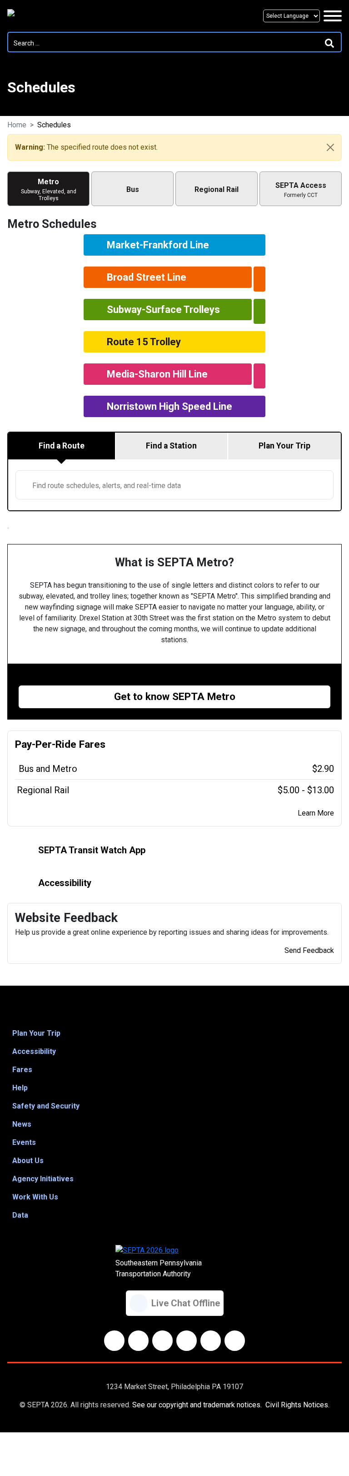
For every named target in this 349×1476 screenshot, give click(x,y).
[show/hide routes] (259, 279)
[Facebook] (114, 1340)
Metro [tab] (48, 189)
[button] (174, 1033)
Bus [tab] (132, 189)
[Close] (330, 147)
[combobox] (174, 484)
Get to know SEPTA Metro (174, 696)
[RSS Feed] (234, 1340)
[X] (162, 1340)
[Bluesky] (138, 1340)
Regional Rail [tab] (216, 189)
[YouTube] (186, 1340)
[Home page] (49, 16)
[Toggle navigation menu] (333, 16)
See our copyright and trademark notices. (197, 1404)
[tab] (62, 446)
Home (16, 125)
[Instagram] (210, 1340)
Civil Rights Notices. (297, 1404)
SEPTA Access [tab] (300, 189)
